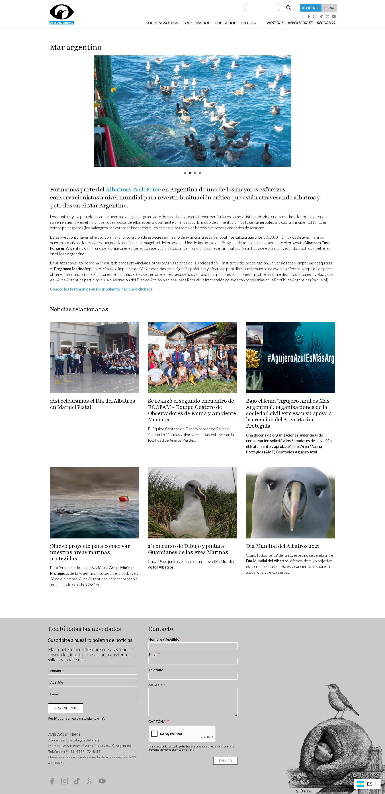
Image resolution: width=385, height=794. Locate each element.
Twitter (327, 16)
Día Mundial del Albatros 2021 (282, 546)
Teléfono (155, 670)
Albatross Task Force (133, 189)
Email (152, 654)
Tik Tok (321, 16)
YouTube (333, 16)
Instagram (315, 16)
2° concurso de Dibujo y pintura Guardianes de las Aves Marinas (188, 549)
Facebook (308, 16)
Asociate (310, 8)
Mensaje (155, 685)
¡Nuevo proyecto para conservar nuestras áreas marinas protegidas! (90, 552)
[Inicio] (61, 14)
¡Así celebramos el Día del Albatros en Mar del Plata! (92, 404)
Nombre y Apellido (163, 639)
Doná (329, 8)
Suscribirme (65, 708)
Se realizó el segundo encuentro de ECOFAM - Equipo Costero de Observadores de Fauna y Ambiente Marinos (192, 410)
